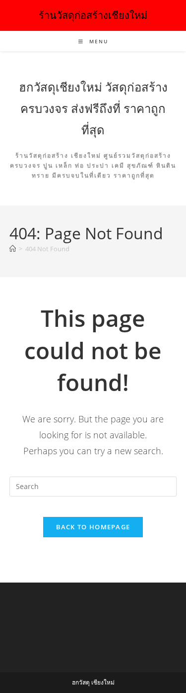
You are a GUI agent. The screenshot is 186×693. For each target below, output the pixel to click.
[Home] (12, 248)
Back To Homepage (93, 526)
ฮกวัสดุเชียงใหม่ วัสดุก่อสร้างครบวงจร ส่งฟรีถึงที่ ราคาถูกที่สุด (93, 108)
